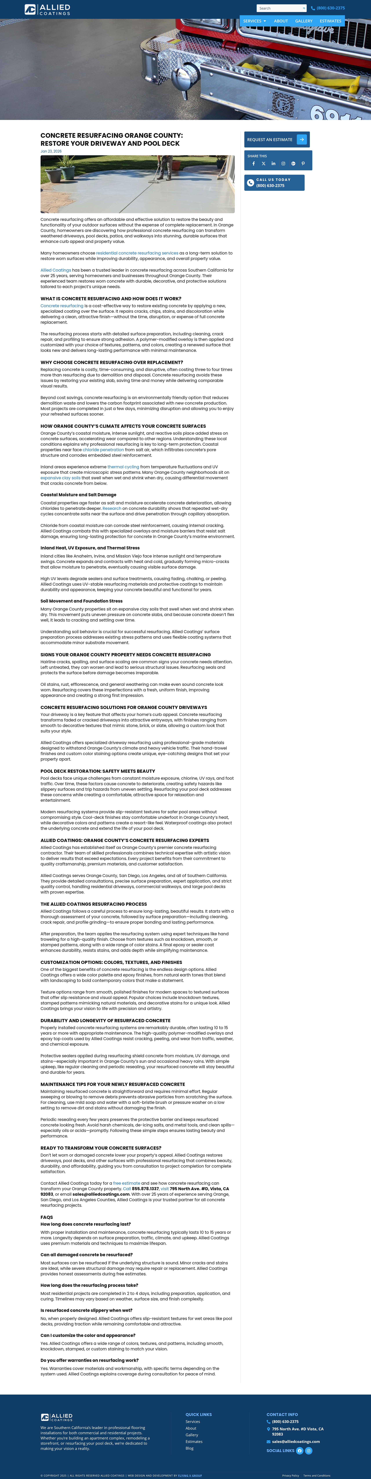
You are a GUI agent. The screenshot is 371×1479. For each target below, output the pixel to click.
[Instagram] (308, 1451)
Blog (189, 1448)
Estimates (330, 21)
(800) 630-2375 (270, 185)
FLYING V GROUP (190, 1475)
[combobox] (280, 8)
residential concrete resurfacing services (137, 253)
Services (252, 21)
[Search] (305, 8)
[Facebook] (299, 1451)
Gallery (304, 21)
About (281, 21)
